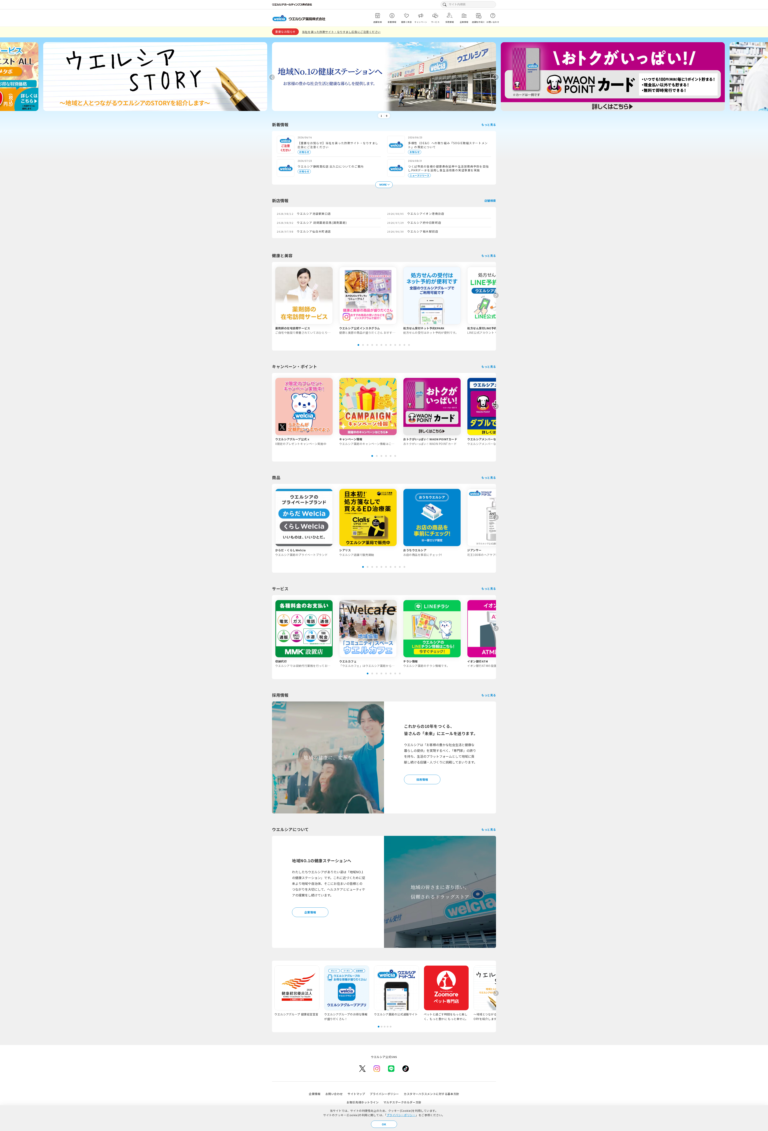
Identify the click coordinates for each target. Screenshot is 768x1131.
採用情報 (422, 779)
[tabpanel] (304, 301)
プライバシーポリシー (401, 1115)
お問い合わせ (334, 1094)
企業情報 (310, 912)
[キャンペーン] (421, 15)
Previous (272, 77)
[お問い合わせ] (493, 15)
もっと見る (488, 125)
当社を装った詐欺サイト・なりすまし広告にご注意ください (341, 32)
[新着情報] (392, 15)
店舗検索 (490, 201)
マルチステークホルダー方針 (402, 1102)
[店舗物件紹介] (478, 15)
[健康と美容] (406, 15)
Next (496, 77)
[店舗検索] (377, 15)
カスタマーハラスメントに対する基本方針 (431, 1094)
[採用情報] (449, 15)
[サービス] (435, 15)
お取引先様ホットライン (363, 1102)
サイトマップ (356, 1094)
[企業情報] (464, 15)
